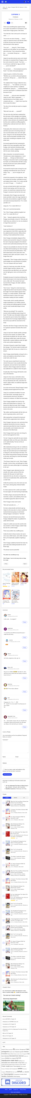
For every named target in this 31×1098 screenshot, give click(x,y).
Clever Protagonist (23, 1053)
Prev (4, 23)
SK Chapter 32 (9, 1035)
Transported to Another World (20, 1074)
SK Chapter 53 (12, 1024)
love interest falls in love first (16, 1062)
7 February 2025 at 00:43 (13, 655)
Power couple (6, 1066)
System (27, 1072)
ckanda (11, 640)
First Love (26, 835)
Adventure (19, 804)
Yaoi (16, 828)
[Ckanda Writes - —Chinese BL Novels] (6, 2)
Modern (14, 836)
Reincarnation (23, 1066)
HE (11, 836)
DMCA (10, 1089)
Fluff (17, 1058)
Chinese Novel (10, 1053)
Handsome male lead (10, 1060)
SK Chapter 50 (9, 1033)
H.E (20, 1058)
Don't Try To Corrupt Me (16, 849)
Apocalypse (10, 1049)
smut (19, 1071)
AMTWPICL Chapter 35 (11, 1019)
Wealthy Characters (7, 1076)
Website (5, 763)
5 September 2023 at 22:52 (13, 699)
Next (12, 23)
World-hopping (17, 1076)
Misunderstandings (8, 1064)
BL (14, 835)
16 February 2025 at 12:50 (13, 629)
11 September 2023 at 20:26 (13, 685)
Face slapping (12, 1058)
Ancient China (5, 1049)
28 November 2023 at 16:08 (13, 668)
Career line (12, 1051)
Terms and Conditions (15, 1092)
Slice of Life (24, 812)
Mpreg (13, 1064)
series (20, 1069)
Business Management (20, 1049)
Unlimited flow (22, 805)
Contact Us (15, 1089)
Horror (23, 1060)
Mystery (12, 805)
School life (16, 844)
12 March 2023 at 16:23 (12, 717)
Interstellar (5, 1062)
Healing (20, 1060)
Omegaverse (17, 1064)
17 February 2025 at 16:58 (14, 641)
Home (6, 1089)
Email (16, 756)
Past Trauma (23, 1064)
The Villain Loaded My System (18, 856)
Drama (7, 1058)
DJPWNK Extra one (13, 1021)
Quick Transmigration (15, 1066)
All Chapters (8, 23)
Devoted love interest (16, 1056)
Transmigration (19, 836)
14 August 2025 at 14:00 (13, 616)
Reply (24, 622)
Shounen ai (16, 805)
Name (4, 756)
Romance (20, 812)
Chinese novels (16, 1053)
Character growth (19, 1051)
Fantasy (23, 804)
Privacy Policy (23, 1089)
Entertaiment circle (19, 835)
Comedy (16, 851)
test (2, 1074)
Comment (5, 739)
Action (15, 804)
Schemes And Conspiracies (11, 1068)
